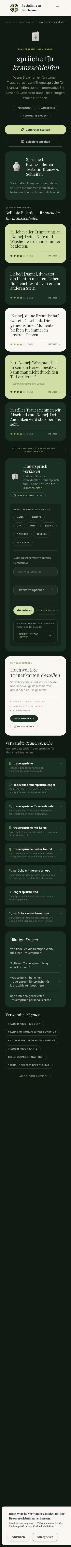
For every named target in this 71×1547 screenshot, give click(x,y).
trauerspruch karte (22, 1048)
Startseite (9, 21)
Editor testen (25, 726)
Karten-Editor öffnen (28, 635)
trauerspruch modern (24, 1024)
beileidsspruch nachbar (25, 1057)
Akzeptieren (45, 1537)
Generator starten (38, 129)
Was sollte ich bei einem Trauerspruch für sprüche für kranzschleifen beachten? (29, 981)
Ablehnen (18, 1537)
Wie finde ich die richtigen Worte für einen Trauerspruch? (32, 951)
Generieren (24, 610)
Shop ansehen (22, 718)
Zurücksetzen (47, 610)
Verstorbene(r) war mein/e (31, 509)
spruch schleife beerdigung (28, 1065)
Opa (19, 525)
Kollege (41, 533)
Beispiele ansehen (38, 141)
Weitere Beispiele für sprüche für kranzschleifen (33, 450)
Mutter (36, 517)
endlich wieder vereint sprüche (31, 1040)
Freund (48, 525)
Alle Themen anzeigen (33, 1076)
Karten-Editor (28, 495)
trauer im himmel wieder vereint (32, 1032)
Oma (33, 525)
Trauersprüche (26, 21)
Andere (24, 542)
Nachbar (22, 533)
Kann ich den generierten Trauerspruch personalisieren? (30, 998)
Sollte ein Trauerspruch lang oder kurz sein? (29, 965)
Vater (20, 517)
